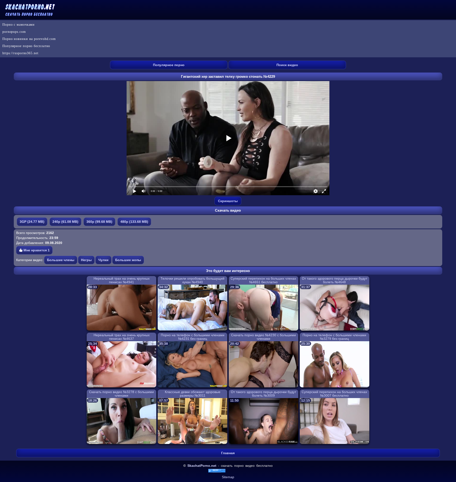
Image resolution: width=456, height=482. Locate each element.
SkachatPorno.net (201, 465)
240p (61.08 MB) (65, 222)
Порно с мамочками (18, 24)
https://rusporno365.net (20, 53)
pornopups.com (14, 32)
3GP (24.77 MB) (32, 222)
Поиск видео (287, 65)
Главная (228, 453)
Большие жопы (128, 260)
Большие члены (60, 260)
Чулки (103, 260)
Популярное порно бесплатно (26, 46)
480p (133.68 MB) (134, 222)
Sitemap (228, 477)
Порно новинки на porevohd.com (29, 39)
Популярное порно (169, 65)
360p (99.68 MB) (99, 222)
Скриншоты (228, 201)
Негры (86, 260)
